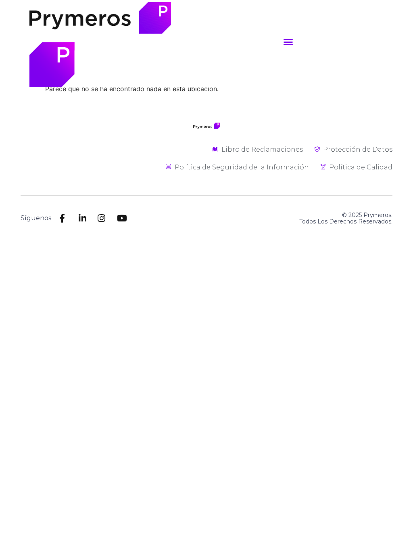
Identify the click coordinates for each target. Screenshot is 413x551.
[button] (288, 41)
